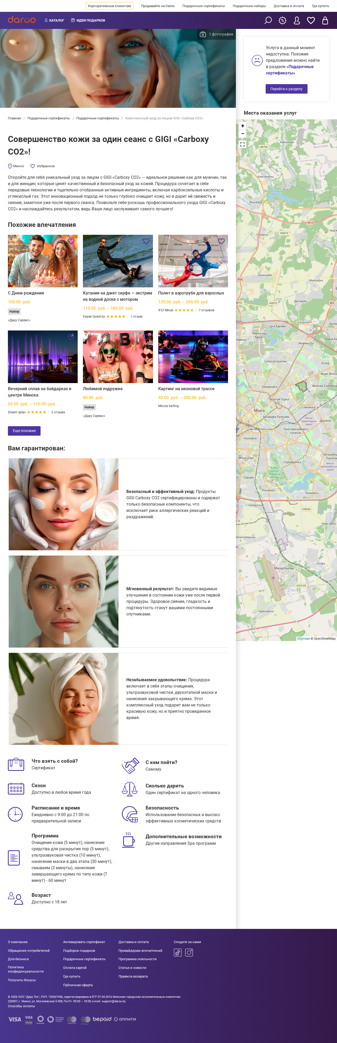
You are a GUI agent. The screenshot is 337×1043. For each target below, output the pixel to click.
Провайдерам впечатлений (140, 951)
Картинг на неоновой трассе (186, 388)
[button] (242, 126)
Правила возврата (133, 976)
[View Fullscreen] (242, 144)
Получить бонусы (22, 980)
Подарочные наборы (249, 6)
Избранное (46, 166)
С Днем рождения (26, 293)
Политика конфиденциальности (26, 969)
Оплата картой (75, 968)
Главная (15, 118)
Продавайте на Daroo (158, 6)
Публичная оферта (78, 985)
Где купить (320, 6)
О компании (18, 942)
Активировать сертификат (84, 942)
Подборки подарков (79, 951)
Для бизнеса (18, 959)
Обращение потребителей (29, 951)
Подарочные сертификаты (203, 6)
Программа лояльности (137, 959)
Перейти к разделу (286, 89)
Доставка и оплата (289, 6)
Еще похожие (24, 431)
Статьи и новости (132, 968)
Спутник (304, 638)
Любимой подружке (103, 388)
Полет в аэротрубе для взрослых (191, 293)
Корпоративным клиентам (109, 6)
